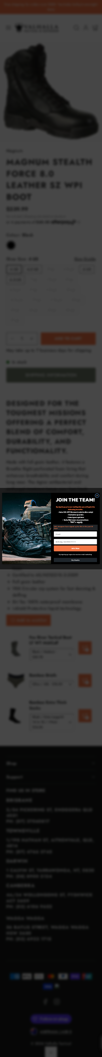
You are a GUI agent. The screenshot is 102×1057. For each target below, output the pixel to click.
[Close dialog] (97, 496)
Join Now (75, 548)
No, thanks (75, 560)
